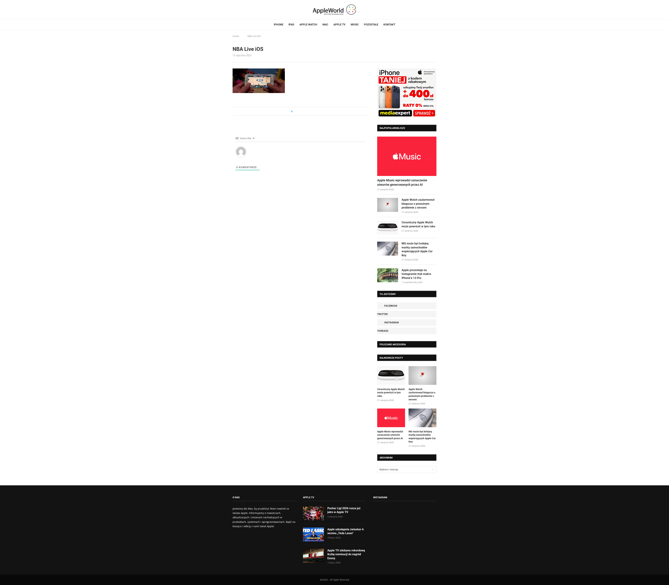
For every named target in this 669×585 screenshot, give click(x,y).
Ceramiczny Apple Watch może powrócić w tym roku (418, 224)
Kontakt (389, 24)
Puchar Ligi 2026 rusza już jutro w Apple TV (343, 510)
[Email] (251, 9)
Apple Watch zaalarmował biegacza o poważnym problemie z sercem (418, 203)
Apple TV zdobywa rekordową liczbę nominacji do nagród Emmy (346, 554)
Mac (325, 24)
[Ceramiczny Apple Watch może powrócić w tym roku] (387, 227)
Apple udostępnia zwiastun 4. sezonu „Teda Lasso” (345, 531)
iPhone (278, 24)
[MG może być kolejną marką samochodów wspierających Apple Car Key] (387, 249)
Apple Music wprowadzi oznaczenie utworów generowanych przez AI (402, 182)
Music (355, 24)
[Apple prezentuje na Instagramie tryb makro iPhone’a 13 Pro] (387, 275)
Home (236, 36)
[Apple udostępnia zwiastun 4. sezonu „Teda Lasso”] (313, 534)
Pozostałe (371, 24)
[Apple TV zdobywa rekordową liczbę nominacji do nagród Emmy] (313, 556)
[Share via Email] (308, 111)
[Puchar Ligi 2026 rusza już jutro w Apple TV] (313, 513)
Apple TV (339, 24)
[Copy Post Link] (303, 111)
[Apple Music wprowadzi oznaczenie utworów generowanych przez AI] (406, 156)
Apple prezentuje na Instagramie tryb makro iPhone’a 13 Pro (416, 274)
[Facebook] (234, 9)
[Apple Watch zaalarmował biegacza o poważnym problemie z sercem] (387, 205)
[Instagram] (240, 9)
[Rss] (247, 9)
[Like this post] (294, 111)
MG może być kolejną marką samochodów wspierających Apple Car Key (417, 249)
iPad (291, 24)
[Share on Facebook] (298, 111)
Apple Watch (308, 24)
